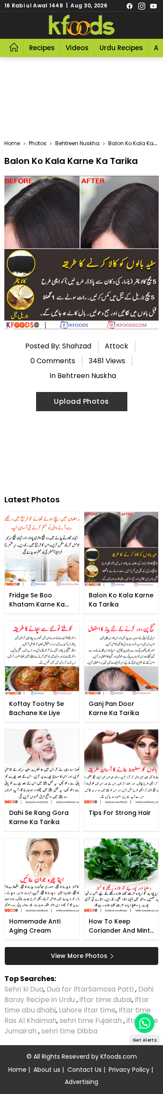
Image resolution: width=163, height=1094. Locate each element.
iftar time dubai (106, 1000)
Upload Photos (81, 401)
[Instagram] (141, 6)
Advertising (81, 1081)
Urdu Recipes (121, 47)
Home (17, 1069)
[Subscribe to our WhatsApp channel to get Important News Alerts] (144, 1023)
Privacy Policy (129, 1069)
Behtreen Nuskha (86, 376)
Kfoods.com (118, 1056)
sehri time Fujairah (91, 1021)
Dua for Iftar (67, 989)
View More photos (79, 955)
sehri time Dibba (70, 1031)
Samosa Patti (111, 989)
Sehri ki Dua (23, 989)
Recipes (42, 47)
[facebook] (129, 6)
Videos (77, 47)
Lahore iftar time (87, 1010)
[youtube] (153, 6)
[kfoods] (81, 25)
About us (46, 1069)
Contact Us (84, 1069)
